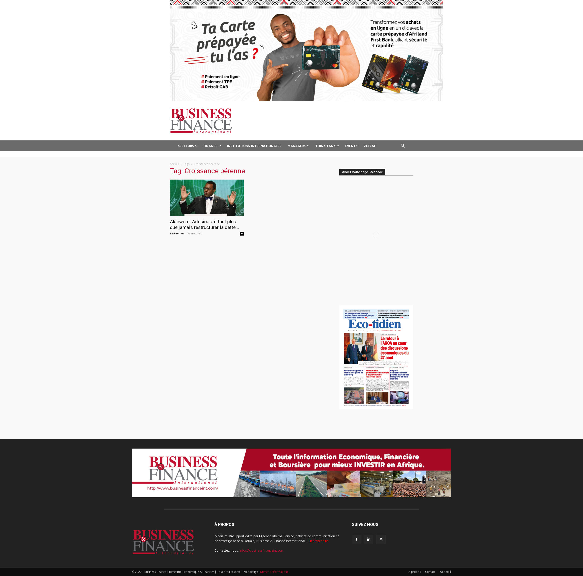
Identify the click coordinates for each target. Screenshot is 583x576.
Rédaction (177, 233)
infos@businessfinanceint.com (262, 550)
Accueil (174, 164)
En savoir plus (318, 541)
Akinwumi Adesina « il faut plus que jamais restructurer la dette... (204, 224)
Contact (430, 572)
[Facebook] (356, 539)
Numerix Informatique (274, 572)
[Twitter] (381, 539)
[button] (402, 145)
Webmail (445, 572)
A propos (415, 572)
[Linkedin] (368, 539)
